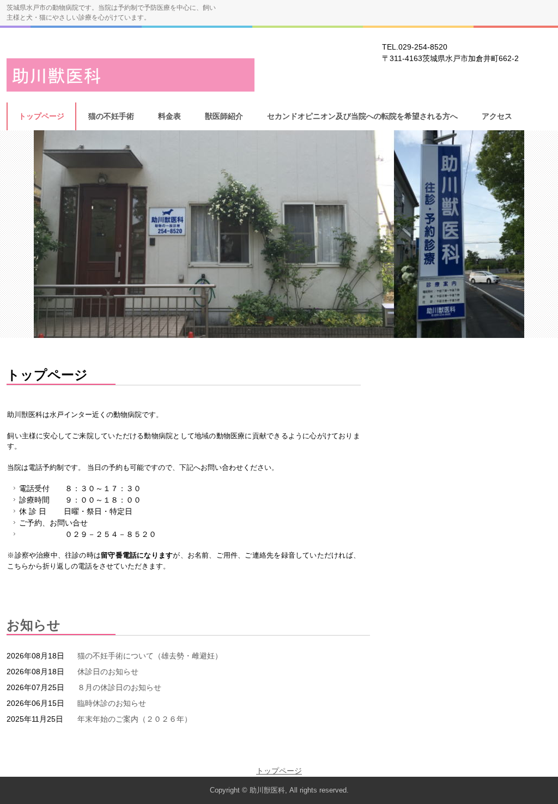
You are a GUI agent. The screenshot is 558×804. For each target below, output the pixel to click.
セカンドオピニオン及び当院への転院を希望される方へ (362, 116)
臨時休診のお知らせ (111, 703)
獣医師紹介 (224, 116)
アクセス (497, 116)
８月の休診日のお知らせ (119, 687)
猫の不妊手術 (111, 116)
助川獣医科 (130, 75)
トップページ (41, 116)
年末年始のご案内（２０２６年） (134, 719)
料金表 (169, 116)
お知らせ (33, 625)
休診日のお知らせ (107, 671)
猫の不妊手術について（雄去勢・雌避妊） (149, 655)
